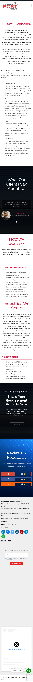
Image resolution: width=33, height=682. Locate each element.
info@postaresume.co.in (9, 522)
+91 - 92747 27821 (7, 525)
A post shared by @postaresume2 (16, 666)
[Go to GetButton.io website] (29, 674)
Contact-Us (17, 423)
